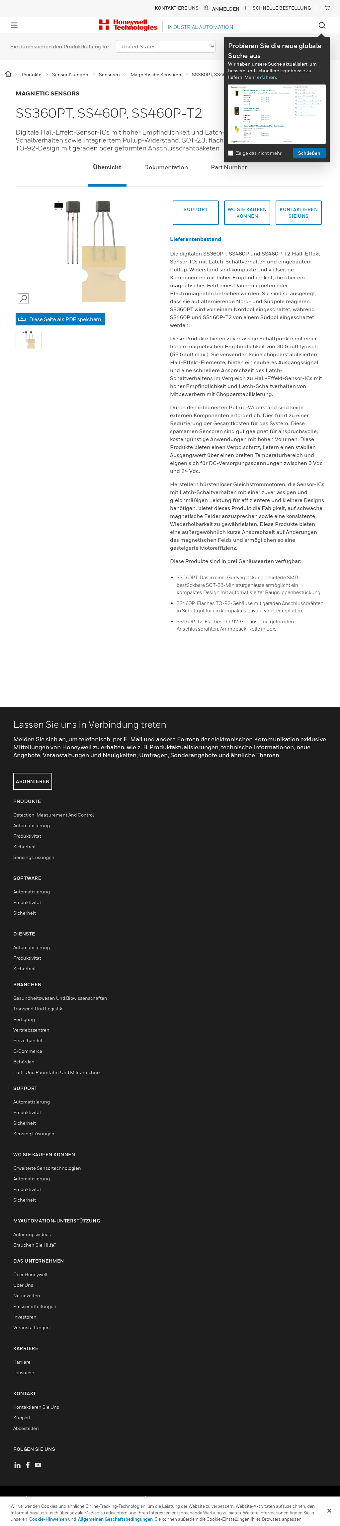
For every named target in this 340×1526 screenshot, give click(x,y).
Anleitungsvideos (32, 1234)
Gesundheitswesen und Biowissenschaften (60, 998)
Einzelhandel (27, 1040)
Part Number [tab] (229, 167)
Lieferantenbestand (195, 239)
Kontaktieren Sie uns (299, 212)
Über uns (23, 1285)
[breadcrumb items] (8, 74)
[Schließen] (329, 1510)
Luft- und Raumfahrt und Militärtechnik (57, 1072)
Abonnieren (32, 781)
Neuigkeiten (26, 1295)
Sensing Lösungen (33, 857)
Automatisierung (31, 825)
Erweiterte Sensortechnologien (47, 1168)
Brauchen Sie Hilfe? (34, 1245)
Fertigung (24, 1019)
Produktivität (27, 836)
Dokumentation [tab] (166, 167)
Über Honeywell (30, 1274)
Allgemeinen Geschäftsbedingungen (115, 1519)
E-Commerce (27, 1051)
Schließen (309, 153)
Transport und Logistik (37, 1008)
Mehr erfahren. (260, 77)
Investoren (25, 1317)
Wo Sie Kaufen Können (247, 212)
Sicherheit (24, 846)
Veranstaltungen (31, 1327)
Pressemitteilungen (34, 1306)
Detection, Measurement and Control (53, 815)
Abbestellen (26, 1428)
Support (196, 209)
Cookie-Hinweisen (48, 1519)
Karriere (22, 1362)
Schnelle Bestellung (282, 8)
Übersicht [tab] (107, 167)
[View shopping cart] (327, 8)
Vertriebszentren (31, 1030)
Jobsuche (23, 1372)
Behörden (24, 1061)
